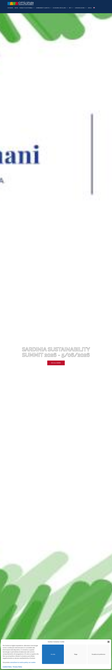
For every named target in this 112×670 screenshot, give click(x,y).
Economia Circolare (59, 8)
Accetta (53, 654)
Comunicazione (80, 8)
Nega (75, 654)
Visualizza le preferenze (98, 654)
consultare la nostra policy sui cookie (22, 662)
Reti (70, 8)
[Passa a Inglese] (94, 8)
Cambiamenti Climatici (43, 8)
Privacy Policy (17, 667)
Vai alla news (56, 363)
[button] (108, 642)
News (16, 8)
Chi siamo (10, 8)
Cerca (90, 8)
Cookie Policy (7, 667)
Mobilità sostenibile (26, 8)
